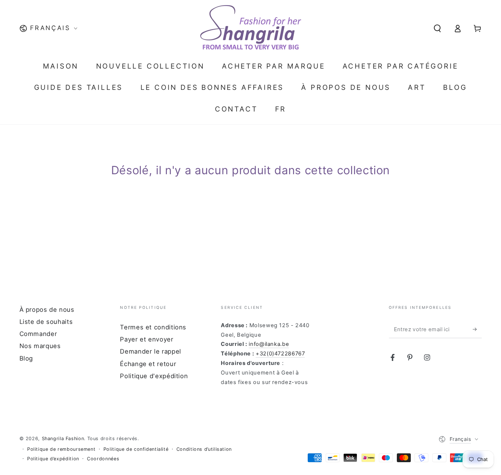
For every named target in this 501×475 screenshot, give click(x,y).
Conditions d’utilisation (204, 449)
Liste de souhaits (46, 321)
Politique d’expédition (53, 458)
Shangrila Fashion (63, 438)
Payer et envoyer (146, 339)
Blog (26, 358)
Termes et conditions (153, 327)
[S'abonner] (477, 329)
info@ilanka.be (269, 344)
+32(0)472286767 (280, 353)
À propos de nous (46, 309)
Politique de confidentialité (136, 449)
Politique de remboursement (61, 449)
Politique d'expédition (154, 376)
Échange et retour (148, 364)
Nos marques (40, 346)
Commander (38, 333)
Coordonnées (103, 458)
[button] (437, 28)
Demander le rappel (150, 351)
